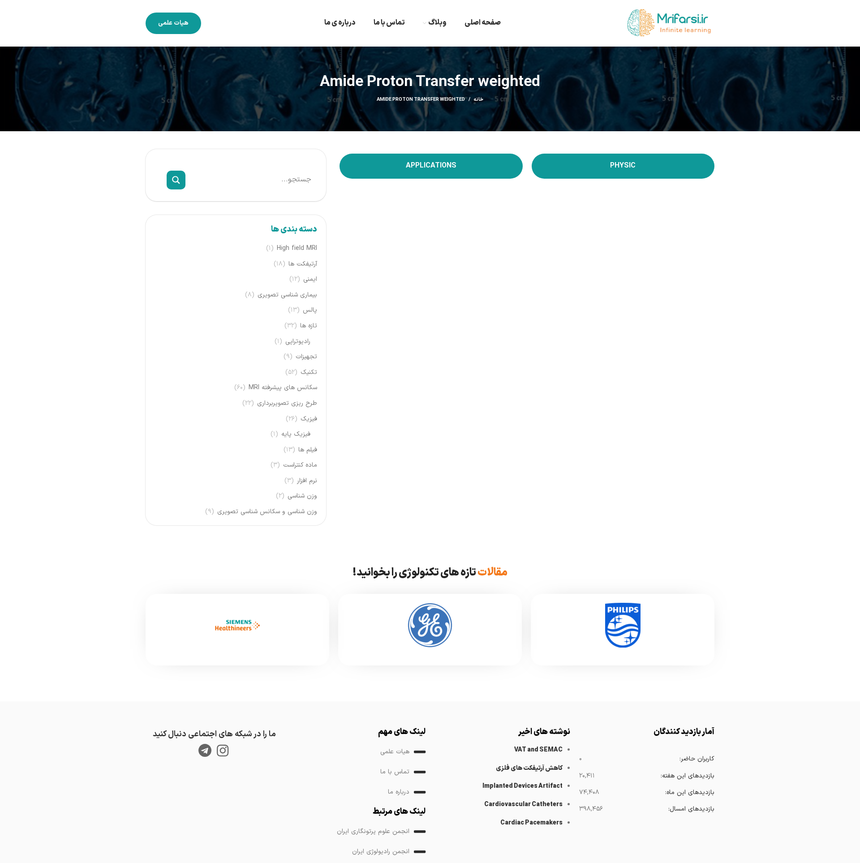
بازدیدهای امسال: (691, 809)
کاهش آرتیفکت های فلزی (529, 768)
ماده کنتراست (300, 465)
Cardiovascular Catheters (523, 804)
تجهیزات (306, 356)
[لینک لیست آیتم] (358, 752)
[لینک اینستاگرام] (222, 750)
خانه (478, 99)
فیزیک (309, 419)
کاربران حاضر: (696, 759)
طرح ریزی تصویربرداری (287, 403)
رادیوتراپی (297, 341)
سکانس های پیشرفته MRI (283, 387)
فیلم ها (307, 450)
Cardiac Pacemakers (531, 823)
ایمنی (310, 279)
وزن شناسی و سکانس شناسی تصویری (267, 511)
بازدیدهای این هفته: (687, 776)
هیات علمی (173, 23)
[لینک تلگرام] (205, 750)
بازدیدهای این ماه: (689, 792)
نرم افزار (307, 481)
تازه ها (308, 326)
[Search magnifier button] (176, 180)
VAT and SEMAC (538, 750)
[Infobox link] (622, 629)
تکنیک (309, 372)
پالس (310, 310)
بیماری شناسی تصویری (287, 295)
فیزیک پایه (295, 434)
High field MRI (297, 248)
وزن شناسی (302, 496)
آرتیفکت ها (302, 264)
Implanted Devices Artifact (522, 786)
